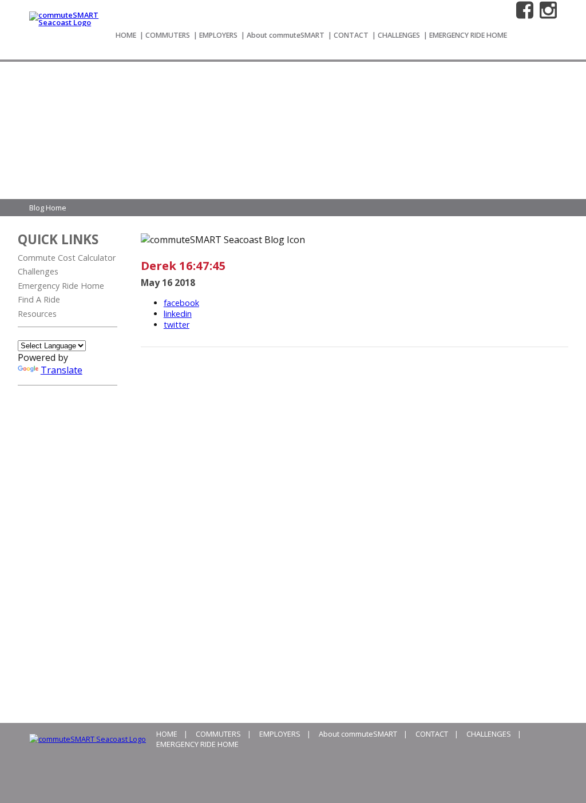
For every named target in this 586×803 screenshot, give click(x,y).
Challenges (399, 35)
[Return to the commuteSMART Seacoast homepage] (66, 22)
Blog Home (47, 207)
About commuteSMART (285, 35)
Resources (37, 313)
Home (126, 35)
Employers (218, 35)
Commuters (167, 35)
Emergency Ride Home (468, 35)
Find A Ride (39, 299)
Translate (61, 370)
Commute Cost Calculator (67, 257)
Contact (351, 35)
